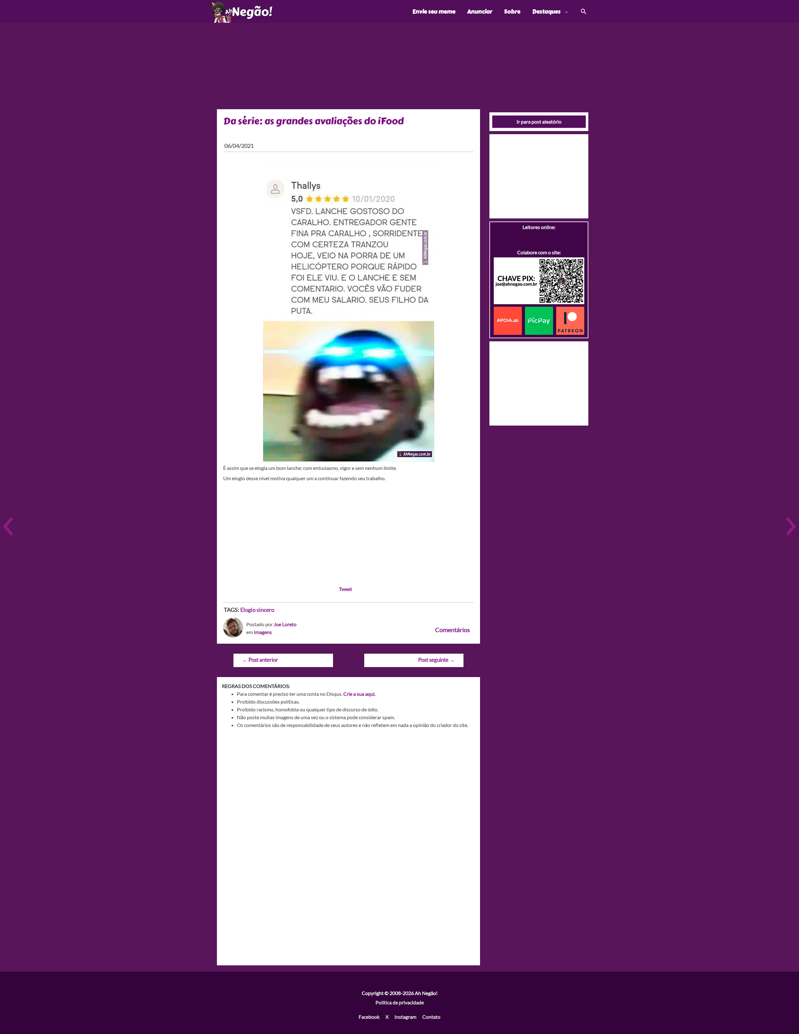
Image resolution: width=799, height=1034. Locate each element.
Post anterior (260, 659)
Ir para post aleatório (539, 121)
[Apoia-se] (509, 320)
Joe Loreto (285, 624)
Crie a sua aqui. (359, 694)
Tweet (345, 589)
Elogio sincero (257, 609)
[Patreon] (570, 320)
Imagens (263, 632)
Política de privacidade (399, 1002)
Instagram (405, 1017)
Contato (431, 1017)
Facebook (369, 1017)
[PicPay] (540, 320)
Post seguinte (436, 659)
